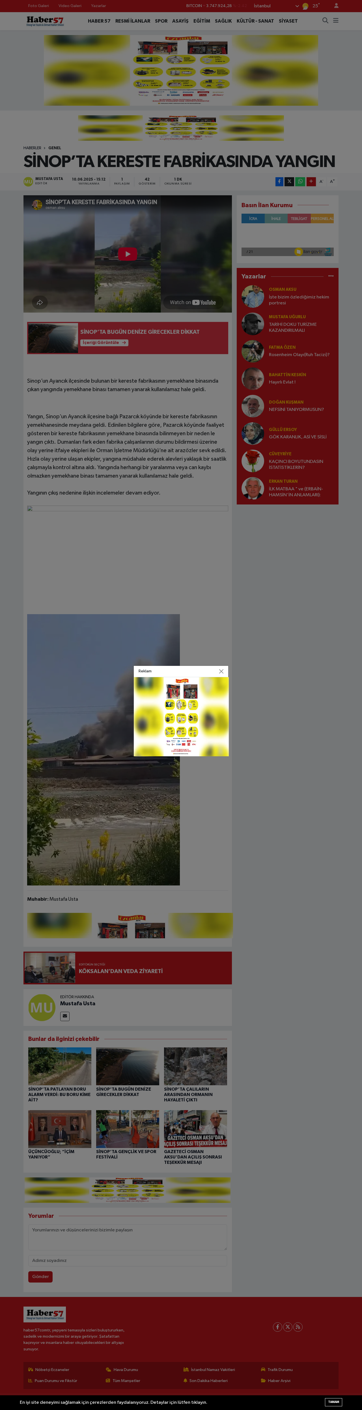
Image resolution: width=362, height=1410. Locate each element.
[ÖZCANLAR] (181, 716)
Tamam (333, 1401)
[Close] (221, 671)
